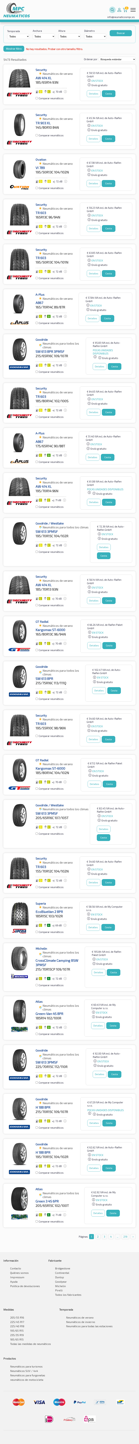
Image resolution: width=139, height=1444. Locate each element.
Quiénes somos (19, 1272)
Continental (62, 1272)
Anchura (37, 30)
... (117, 1236)
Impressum (17, 1277)
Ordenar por (90, 59)
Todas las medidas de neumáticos (30, 1343)
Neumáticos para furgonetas (27, 1375)
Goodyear (61, 1281)
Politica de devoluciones (25, 1286)
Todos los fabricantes (68, 1294)
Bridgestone (62, 1268)
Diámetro (89, 30)
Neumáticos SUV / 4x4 (24, 1370)
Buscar (121, 33)
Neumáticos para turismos (26, 1366)
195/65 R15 (17, 1330)
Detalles (93, 93)
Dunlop (59, 1277)
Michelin (60, 1286)
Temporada (13, 31)
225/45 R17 (17, 1321)
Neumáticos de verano (80, 1317)
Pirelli (59, 1290)
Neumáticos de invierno (80, 1321)
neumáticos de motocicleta (26, 1379)
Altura (61, 30)
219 (125, 1236)
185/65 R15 (17, 1339)
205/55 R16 (17, 1317)
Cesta (108, 93)
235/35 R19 (17, 1335)
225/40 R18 (17, 1326)
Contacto (15, 1268)
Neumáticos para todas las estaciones (89, 1326)
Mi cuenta (119, 10)
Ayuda (13, 1281)
